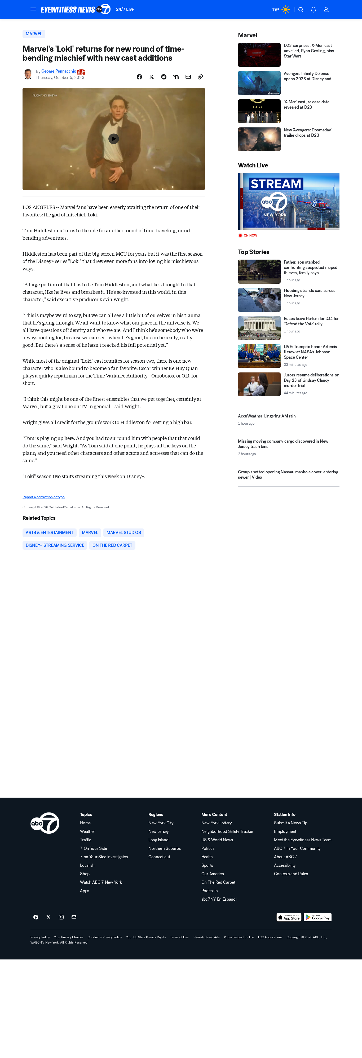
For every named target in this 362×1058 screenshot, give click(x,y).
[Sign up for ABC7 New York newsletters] (74, 917)
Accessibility (285, 865)
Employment (285, 831)
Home (85, 823)
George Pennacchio (58, 71)
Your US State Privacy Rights (146, 937)
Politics (207, 848)
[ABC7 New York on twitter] (48, 917)
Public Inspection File (239, 937)
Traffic (85, 840)
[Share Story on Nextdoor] (175, 76)
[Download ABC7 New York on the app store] (289, 917)
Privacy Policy (40, 937)
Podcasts (209, 891)
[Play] (288, 201)
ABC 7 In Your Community (297, 848)
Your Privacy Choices (68, 937)
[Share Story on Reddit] (163, 76)
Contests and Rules (291, 874)
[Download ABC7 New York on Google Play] (318, 917)
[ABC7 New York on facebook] (35, 917)
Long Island (158, 840)
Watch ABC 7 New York (101, 882)
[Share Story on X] (151, 76)
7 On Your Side (93, 848)
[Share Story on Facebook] (139, 76)
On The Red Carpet (218, 882)
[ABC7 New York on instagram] (61, 917)
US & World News (217, 840)
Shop (85, 874)
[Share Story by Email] (188, 76)
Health (207, 857)
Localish (87, 865)
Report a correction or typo (43, 497)
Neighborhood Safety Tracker (227, 831)
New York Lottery (216, 823)
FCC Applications (270, 937)
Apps (84, 891)
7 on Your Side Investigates (103, 857)
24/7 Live (125, 9)
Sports (207, 865)
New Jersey (158, 831)
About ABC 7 (285, 857)
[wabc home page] (44, 823)
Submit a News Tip (290, 823)
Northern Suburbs (164, 848)
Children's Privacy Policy (105, 937)
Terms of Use (179, 937)
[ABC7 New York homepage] (76, 9)
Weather (87, 831)
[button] (33, 9)
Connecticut (159, 857)
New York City (161, 823)
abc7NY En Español (219, 899)
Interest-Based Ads (206, 937)
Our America (212, 874)
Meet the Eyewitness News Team (303, 840)
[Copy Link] (200, 76)
